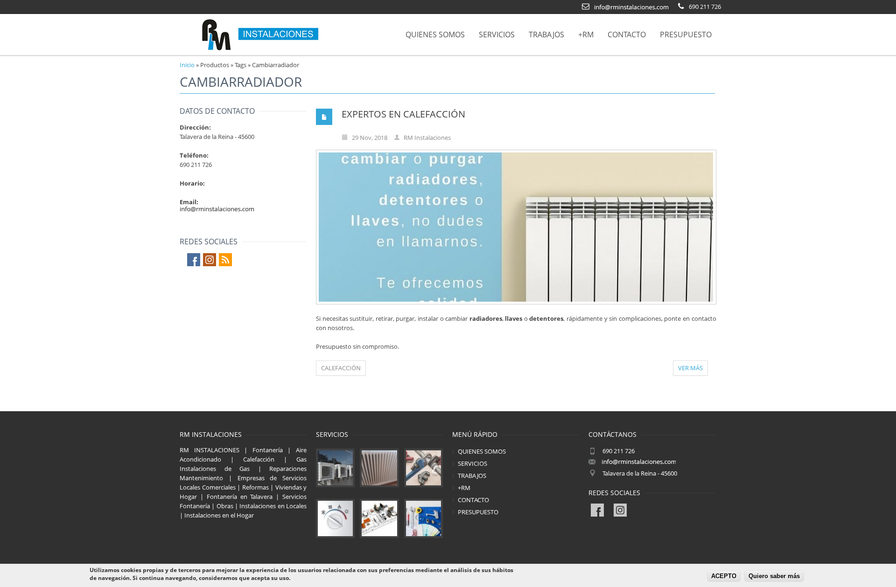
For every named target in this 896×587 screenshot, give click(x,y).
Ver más (690, 368)
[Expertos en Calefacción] (516, 227)
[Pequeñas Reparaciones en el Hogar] (423, 518)
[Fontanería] (423, 467)
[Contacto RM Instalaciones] (631, 6)
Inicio (187, 65)
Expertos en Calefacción (403, 114)
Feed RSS (225, 259)
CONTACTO (627, 34)
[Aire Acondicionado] (335, 467)
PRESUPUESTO (686, 34)
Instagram (627, 510)
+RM (586, 34)
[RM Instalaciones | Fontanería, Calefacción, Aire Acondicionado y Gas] (260, 34)
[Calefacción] (379, 467)
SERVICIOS (497, 34)
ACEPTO (723, 576)
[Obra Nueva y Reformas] (379, 518)
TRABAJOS (546, 34)
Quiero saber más (774, 576)
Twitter (209, 259)
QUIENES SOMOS (435, 34)
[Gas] (335, 518)
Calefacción (341, 368)
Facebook (193, 259)
